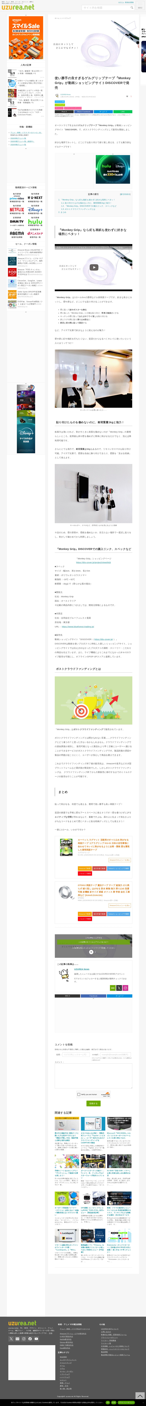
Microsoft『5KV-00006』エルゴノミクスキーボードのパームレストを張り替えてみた (119, 1135)
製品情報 (104, 1352)
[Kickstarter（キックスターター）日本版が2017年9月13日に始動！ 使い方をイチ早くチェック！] (119, 1243)
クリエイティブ (66, 1363)
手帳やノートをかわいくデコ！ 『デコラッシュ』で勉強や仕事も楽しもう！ (66, 1173)
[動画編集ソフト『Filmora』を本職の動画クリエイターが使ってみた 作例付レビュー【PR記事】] (93, 1243)
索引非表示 (125, 194)
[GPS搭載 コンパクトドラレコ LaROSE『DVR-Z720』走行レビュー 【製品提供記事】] (93, 1206)
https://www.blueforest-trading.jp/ (78, 627)
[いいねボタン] (127, 96)
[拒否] (143, 1402)
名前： (59, 1055)
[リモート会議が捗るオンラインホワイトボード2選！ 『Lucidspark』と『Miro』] (67, 1243)
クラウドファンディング (73, 108)
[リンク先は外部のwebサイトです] (113, 169)
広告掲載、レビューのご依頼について (115, 1346)
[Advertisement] (65, 8)
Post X (64, 112)
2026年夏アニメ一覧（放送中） (22, 141)
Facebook (93, 996)
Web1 (113, 988)
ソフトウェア (65, 1374)
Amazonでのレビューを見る (120, 860)
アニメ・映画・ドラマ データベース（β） (26, 132)
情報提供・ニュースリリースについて (115, 1349)
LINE (123, 112)
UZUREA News (65, 94)
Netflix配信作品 (66, 1339)
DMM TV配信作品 (66, 1345)
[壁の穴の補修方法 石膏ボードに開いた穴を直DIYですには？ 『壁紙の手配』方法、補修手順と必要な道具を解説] (67, 1131)
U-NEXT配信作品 (66, 1336)
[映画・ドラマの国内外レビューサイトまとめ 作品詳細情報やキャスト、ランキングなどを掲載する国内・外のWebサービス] (119, 1206)
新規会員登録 (129, 2)
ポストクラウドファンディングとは (78, 209)
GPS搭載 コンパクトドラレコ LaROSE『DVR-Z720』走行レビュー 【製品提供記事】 (92, 1210)
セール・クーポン (66, 1371)
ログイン (121, 2)
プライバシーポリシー (109, 1337)
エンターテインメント (68, 1360)
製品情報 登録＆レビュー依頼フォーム (115, 1355)
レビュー (63, 1380)
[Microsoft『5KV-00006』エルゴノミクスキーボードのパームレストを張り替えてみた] (119, 1131)
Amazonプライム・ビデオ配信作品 (73, 1334)
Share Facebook (83, 112)
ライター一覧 (106, 1343)
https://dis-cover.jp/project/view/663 (93, 562)
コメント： (59, 1062)
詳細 (50, 1333)
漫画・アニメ (65, 1383)
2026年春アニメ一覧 (18, 144)
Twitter (119, 988)
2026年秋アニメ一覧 (18, 138)
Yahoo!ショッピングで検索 (118, 868)
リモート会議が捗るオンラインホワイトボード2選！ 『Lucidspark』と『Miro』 (66, 1247)
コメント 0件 (60, 101)
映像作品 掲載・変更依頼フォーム (114, 1335)
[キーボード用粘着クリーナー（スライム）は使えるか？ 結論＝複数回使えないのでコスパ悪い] (67, 1206)
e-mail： (96, 1055)
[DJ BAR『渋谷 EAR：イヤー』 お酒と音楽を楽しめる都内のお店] (119, 1168)
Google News (17, 1339)
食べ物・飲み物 (66, 1389)
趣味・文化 (64, 1386)
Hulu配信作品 (65, 1348)
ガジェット (59, 108)
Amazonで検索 (85, 868)
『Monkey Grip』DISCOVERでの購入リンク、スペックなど (89, 206)
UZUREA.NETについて (110, 1329)
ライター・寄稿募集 (108, 1340)
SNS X (67, 996)
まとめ (62, 212)
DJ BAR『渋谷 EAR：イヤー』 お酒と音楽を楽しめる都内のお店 (119, 1173)
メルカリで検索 (85, 873)
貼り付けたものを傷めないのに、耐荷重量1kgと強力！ (86, 203)
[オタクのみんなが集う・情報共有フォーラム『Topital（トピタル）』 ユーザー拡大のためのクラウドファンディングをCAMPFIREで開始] (93, 1131)
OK (108, 1402)
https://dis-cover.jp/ (103, 639)
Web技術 (63, 1357)
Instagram (125, 988)
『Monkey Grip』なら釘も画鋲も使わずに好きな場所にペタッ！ (86, 200)
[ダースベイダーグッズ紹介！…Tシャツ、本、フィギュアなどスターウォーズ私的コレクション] (93, 1168)
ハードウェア (60, 105)
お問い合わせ (106, 1332)
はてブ (103, 112)
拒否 (113, 1402)
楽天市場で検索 (99, 868)
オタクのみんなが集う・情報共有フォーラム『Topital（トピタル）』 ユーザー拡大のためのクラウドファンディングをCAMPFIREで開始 (93, 1138)
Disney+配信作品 (66, 1342)
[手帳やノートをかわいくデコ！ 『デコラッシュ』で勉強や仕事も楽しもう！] (67, 1168)
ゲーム (62, 1366)
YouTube (36, 1339)
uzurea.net (69, 1396)
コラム (62, 1368)
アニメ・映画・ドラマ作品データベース (75, 1329)
